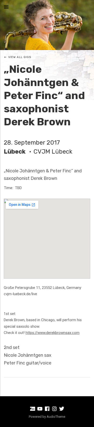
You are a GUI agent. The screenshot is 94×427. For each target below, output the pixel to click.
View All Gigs (19, 57)
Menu (6, 7)
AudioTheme (56, 416)
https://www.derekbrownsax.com (52, 332)
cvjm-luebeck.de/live (20, 294)
